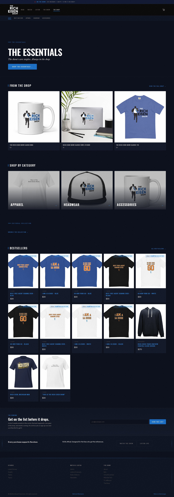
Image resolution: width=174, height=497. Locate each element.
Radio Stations (75, 475)
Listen (37, 10)
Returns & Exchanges (160, 494)
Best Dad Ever (18, 18)
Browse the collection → (18, 232)
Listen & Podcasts (75, 472)
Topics (10, 478)
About (106, 469)
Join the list (158, 422)
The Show (46, 10)
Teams (10, 475)
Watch (30, 10)
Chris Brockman (109, 475)
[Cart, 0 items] (164, 10)
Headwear (37, 18)
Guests (10, 472)
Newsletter (73, 478)
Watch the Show (126, 443)
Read (22, 10)
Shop (9, 18)
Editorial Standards (78, 494)
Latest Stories (12, 469)
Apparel (28, 18)
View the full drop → (157, 86)
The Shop (56, 10)
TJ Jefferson (107, 480)
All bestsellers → (159, 249)
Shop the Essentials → (22, 67)
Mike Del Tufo (108, 478)
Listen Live (144, 443)
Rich (105, 472)
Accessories (46, 18)
